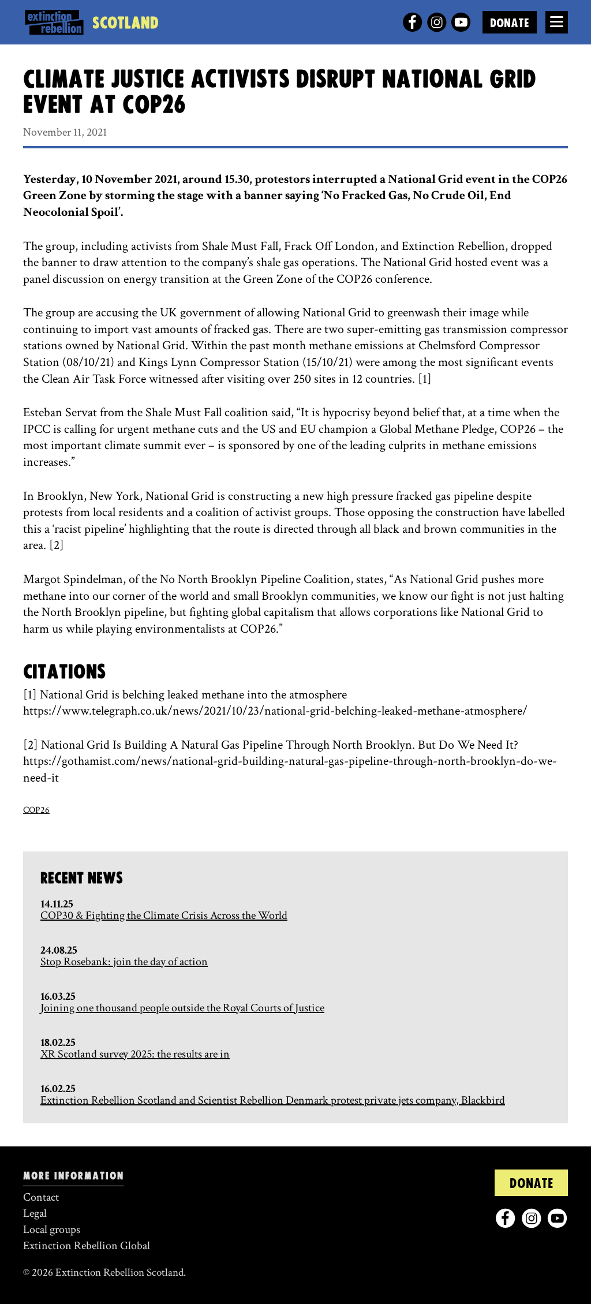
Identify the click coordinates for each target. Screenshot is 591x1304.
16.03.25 (58, 996)
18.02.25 (58, 1042)
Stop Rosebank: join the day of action (124, 961)
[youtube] (461, 22)
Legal (35, 1213)
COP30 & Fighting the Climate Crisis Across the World (163, 915)
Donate (509, 23)
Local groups (51, 1229)
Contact (41, 1197)
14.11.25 (56, 904)
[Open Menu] (556, 22)
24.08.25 (58, 950)
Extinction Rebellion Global (86, 1245)
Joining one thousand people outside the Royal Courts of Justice (182, 1007)
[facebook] (412, 22)
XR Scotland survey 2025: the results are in (135, 1054)
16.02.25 (58, 1088)
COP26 (36, 810)
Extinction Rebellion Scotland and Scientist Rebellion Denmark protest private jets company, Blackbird (272, 1100)
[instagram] (436, 22)
